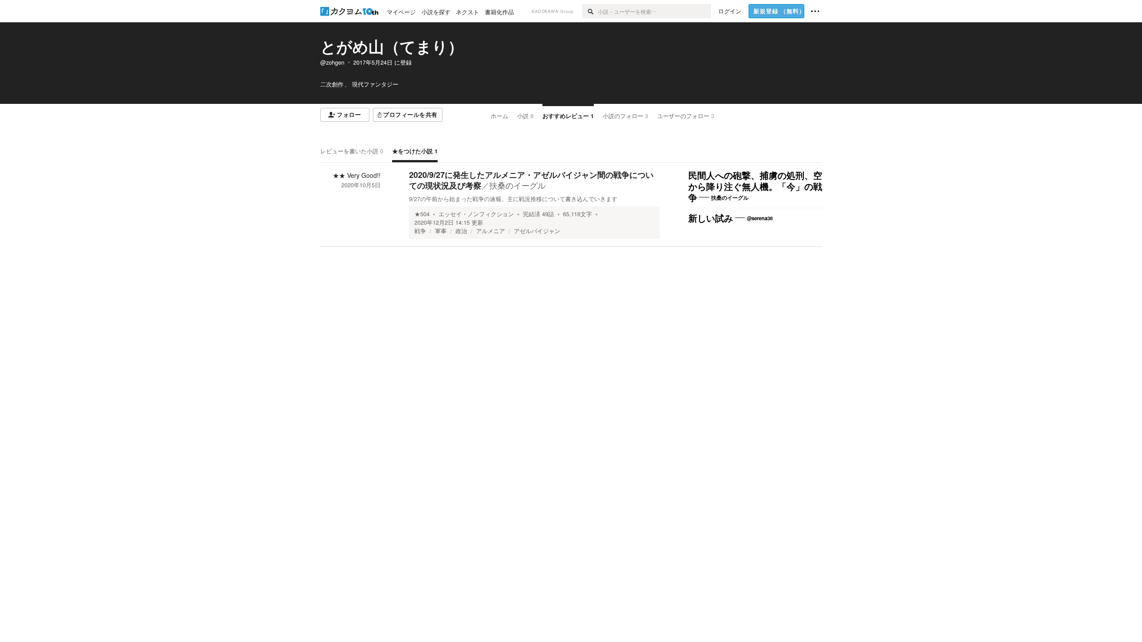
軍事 (441, 231)
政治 (461, 231)
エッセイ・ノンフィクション (476, 214)
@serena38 (760, 218)
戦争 (420, 231)
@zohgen (332, 62)
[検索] (590, 11)
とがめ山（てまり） (391, 46)
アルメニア (490, 231)
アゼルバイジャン (537, 231)
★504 (422, 214)
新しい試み (710, 218)
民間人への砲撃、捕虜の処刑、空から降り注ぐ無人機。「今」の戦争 (755, 187)
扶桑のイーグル (517, 185)
